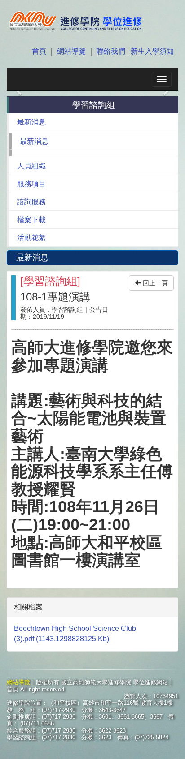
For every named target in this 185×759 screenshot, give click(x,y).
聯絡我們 (111, 51)
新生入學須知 (151, 51)
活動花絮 (31, 237)
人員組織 (31, 166)
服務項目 (31, 184)
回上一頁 (154, 283)
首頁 (40, 51)
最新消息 (31, 122)
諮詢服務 (31, 202)
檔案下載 (31, 219)
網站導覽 (71, 51)
